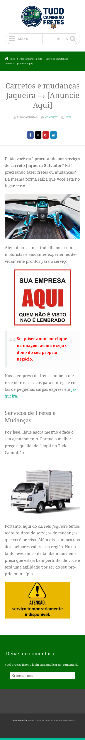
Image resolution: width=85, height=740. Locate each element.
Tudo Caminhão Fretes (22, 720)
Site (68, 117)
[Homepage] (42, 16)
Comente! (51, 117)
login (35, 665)
